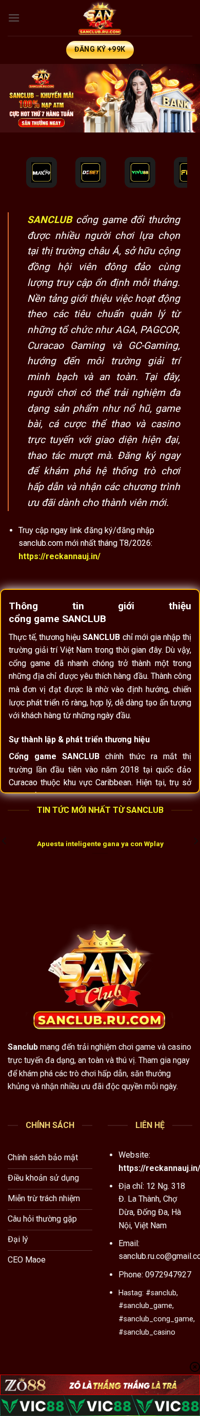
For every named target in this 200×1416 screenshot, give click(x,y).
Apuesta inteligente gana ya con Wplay (100, 843)
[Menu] (14, 17)
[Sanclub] (100, 18)
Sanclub (23, 1047)
